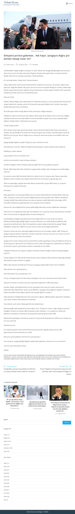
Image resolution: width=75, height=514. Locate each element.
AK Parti (14, 355)
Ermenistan (7, 357)
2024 (5, 470)
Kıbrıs (39, 357)
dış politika (57, 355)
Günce (5, 444)
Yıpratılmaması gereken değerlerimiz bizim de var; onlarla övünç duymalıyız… (37, 404)
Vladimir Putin (50, 359)
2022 (5, 476)
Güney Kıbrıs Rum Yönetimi (30, 357)
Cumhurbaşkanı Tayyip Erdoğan (44, 355)
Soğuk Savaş (27, 359)
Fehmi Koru (10, 64)
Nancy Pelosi (45, 357)
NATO (50, 357)
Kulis (5, 451)
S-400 (5, 359)
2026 (5, 463)
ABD (10, 355)
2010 (5, 500)
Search (6, 419)
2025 (5, 466)
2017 (5, 493)
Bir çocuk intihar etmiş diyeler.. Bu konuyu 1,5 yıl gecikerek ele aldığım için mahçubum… (15, 403)
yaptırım (57, 359)
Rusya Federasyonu (64, 357)
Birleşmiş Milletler (30, 355)
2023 (5, 473)
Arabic (5, 435)
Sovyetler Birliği (35, 359)
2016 (5, 496)
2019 (5, 486)
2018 (5, 490)
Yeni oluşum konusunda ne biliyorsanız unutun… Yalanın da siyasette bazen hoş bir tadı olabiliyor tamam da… (60, 407)
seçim (21, 359)
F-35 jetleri (19, 357)
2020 (5, 483)
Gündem (35, 64)
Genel (5, 441)
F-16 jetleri (13, 357)
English (6, 438)
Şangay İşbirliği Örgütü (13, 359)
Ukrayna (43, 359)
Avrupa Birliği (20, 355)
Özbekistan (56, 357)
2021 (5, 480)
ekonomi (62, 355)
